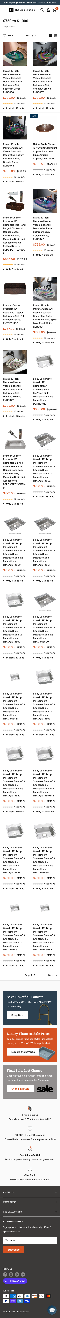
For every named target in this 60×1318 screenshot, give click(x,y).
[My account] (48, 10)
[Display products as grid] (50, 35)
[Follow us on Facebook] (5, 1274)
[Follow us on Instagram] (11, 1274)
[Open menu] (4, 10)
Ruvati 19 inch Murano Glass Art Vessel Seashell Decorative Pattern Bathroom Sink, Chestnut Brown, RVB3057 (43, 81)
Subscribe (14, 1249)
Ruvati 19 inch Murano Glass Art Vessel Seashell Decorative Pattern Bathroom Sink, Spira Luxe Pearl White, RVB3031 (45, 316)
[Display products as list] (55, 35)
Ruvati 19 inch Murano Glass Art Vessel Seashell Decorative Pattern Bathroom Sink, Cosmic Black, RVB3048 (13, 155)
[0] (54, 10)
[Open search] (42, 10)
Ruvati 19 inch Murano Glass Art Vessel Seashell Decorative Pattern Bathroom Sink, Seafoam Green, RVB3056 (13, 81)
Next (51, 975)
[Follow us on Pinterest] (17, 1274)
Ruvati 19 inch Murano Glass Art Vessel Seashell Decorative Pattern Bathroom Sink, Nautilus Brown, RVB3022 (13, 389)
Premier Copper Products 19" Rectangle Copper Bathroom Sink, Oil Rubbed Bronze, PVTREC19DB (13, 314)
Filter (10, 35)
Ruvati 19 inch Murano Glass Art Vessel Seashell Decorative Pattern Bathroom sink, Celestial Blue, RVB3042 (43, 228)
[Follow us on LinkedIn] (23, 1274)
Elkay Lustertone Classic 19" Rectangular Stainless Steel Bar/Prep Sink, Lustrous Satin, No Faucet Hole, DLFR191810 (43, 391)
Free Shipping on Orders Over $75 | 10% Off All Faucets (30, 2)
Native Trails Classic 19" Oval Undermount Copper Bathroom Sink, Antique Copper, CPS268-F (45, 151)
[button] (52, 1310)
